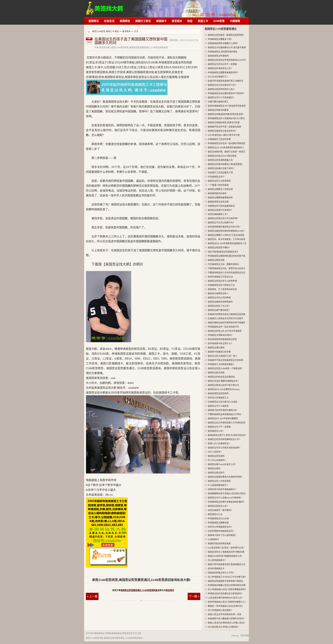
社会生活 (109, 20)
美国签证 (93, 20)
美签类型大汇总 (215, 514)
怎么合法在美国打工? (218, 77)
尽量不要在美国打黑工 (218, 102)
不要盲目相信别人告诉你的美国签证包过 (226, 272)
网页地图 (245, 635)
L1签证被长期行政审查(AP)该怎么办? (225, 598)
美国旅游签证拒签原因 (218, 393)
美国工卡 (203, 20)
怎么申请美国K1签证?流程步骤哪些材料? (227, 589)
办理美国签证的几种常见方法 (221, 285)
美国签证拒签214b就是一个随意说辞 (225, 368)
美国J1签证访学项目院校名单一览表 (224, 614)
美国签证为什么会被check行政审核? (225, 498)
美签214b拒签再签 (105, 6)
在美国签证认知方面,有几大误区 (222, 402)
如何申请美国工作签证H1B (220, 277)
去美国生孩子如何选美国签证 (221, 206)
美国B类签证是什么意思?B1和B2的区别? (227, 435)
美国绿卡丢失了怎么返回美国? (222, 535)
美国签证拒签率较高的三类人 (221, 89)
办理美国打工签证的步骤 (219, 139)
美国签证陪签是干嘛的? (219, 247)
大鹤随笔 (235, 20)
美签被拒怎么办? (216, 431)
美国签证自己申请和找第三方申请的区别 (226, 423)
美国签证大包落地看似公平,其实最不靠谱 (227, 47)
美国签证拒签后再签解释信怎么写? (224, 439)
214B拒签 (219, 20)
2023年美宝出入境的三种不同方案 (224, 135)
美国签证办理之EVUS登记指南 (222, 156)
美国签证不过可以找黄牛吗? (221, 222)
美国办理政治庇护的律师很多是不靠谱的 (226, 322)
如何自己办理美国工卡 (218, 398)
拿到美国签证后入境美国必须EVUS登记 (226, 118)
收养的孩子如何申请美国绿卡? (222, 489)
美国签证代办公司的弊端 (219, 297)
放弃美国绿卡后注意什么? (220, 343)
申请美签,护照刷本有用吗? (220, 335)
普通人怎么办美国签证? (219, 443)
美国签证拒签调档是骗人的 (220, 160)
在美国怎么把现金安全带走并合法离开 (225, 318)
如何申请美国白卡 (216, 568)
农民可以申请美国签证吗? (220, 527)
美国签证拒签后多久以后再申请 (222, 281)
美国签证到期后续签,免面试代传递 (224, 122)
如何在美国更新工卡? (218, 214)
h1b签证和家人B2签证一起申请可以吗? (226, 548)
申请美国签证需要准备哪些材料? (223, 72)
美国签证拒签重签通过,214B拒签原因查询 (140, 590)
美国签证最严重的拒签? (219, 310)
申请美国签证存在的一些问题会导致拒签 (226, 143)
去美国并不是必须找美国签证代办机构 (225, 360)
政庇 (190, 20)
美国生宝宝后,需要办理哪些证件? (223, 381)
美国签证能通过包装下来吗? (221, 168)
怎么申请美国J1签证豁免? (220, 610)
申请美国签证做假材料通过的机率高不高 (226, 256)
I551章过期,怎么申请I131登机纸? (223, 627)
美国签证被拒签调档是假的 (220, 302)
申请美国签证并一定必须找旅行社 (223, 327)
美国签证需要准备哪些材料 (220, 197)
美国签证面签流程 (216, 260)
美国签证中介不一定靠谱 (219, 427)
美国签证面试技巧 (216, 473)
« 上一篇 (92, 596)
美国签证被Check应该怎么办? (222, 464)
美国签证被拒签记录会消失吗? (222, 131)
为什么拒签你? (214, 452)
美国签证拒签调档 (216, 456)
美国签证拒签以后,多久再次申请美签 (225, 331)
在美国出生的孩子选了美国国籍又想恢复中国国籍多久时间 (131, 41)
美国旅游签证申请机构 (218, 56)
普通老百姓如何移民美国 (219, 543)
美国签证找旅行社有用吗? (220, 210)
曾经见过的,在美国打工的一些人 (222, 356)
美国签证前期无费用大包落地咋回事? (225, 477)
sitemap (235, 635)
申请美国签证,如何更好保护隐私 (222, 52)
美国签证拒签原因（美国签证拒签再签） (226, 35)
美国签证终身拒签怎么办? (220, 68)
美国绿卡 (161, 20)
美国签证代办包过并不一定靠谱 (222, 64)
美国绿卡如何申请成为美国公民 (222, 410)
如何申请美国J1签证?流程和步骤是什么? (227, 602)
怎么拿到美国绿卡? (217, 560)
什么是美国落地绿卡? (218, 485)
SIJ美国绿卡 (213, 539)
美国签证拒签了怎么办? (219, 306)
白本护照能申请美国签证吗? (221, 531)
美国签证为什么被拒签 (218, 406)
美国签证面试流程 (216, 372)
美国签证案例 (214, 468)
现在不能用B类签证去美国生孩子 (223, 252)
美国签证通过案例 (216, 347)
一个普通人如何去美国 (218, 185)
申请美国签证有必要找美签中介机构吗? (226, 93)
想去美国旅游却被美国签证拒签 (222, 339)
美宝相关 (177, 20)
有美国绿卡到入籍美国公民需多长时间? (226, 618)
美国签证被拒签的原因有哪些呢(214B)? (226, 231)
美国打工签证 (143, 20)
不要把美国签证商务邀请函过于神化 (224, 414)
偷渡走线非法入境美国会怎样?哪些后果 (226, 552)
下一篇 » (194, 596)
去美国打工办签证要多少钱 (220, 172)
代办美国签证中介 (216, 177)
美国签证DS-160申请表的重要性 (223, 418)
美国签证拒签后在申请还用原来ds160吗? (227, 60)
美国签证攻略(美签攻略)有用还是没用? (226, 114)
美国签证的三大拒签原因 (219, 181)
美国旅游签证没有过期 (218, 202)
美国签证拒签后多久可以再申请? (223, 218)
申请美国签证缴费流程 (218, 523)
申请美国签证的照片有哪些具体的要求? (226, 502)
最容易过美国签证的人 (218, 293)
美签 (117, 31)
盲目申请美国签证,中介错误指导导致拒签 (227, 106)
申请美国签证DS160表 (218, 518)
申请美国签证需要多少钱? (220, 39)
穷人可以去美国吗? (217, 460)
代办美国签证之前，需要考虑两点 (223, 264)
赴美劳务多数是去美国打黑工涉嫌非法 (225, 81)
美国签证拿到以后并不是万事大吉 (223, 385)
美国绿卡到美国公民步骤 (219, 352)
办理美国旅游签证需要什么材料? (223, 43)
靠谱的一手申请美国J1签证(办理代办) (225, 606)
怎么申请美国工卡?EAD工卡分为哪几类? (227, 577)
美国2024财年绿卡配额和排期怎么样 (225, 556)
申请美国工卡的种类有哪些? (221, 364)
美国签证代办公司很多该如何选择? (224, 448)
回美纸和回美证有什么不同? (221, 573)
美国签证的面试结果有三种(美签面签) (225, 164)
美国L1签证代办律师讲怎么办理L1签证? (226, 623)
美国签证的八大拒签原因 (219, 481)
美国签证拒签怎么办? (218, 506)
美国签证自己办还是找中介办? (222, 85)
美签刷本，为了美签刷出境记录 (222, 289)
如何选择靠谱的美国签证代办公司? (224, 227)
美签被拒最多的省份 (217, 193)
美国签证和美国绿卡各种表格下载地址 (225, 581)
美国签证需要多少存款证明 (220, 189)
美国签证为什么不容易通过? (221, 97)
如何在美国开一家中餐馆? (220, 510)
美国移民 (125, 20)
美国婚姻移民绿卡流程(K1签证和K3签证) (227, 493)
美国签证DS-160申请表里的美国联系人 (226, 147)
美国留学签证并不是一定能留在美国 (224, 127)
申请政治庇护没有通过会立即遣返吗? (225, 593)
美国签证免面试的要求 (218, 110)
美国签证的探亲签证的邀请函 (221, 377)
